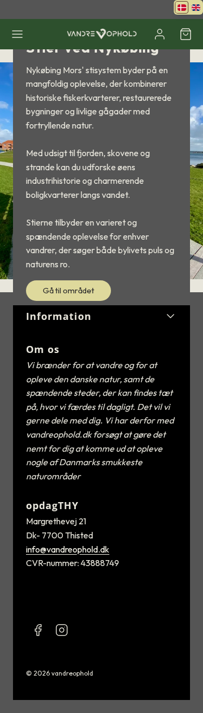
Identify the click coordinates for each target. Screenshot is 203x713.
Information (58, 316)
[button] (17, 34)
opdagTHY (52, 505)
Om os (43, 349)
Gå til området (68, 290)
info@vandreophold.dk (67, 549)
